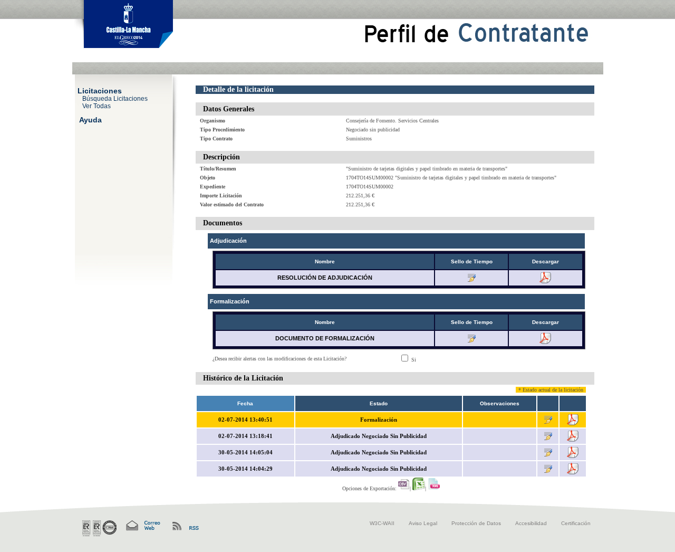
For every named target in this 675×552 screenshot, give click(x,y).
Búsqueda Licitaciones (115, 98)
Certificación (576, 523)
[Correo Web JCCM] (142, 525)
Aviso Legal (423, 523)
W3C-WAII (382, 523)
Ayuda (90, 119)
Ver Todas (96, 105)
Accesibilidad (531, 523)
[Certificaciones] (99, 528)
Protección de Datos (476, 523)
